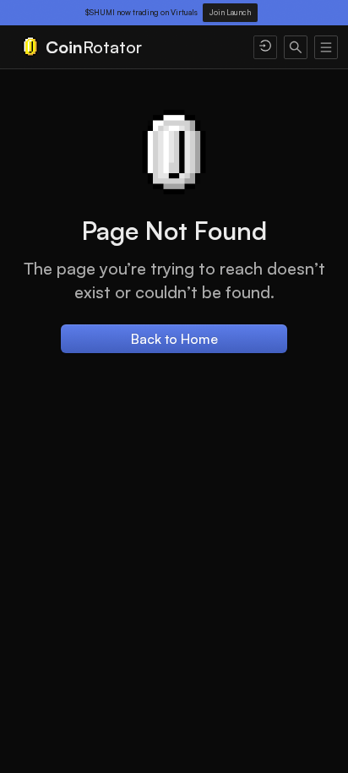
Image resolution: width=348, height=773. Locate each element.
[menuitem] (126, 47)
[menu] (174, 47)
